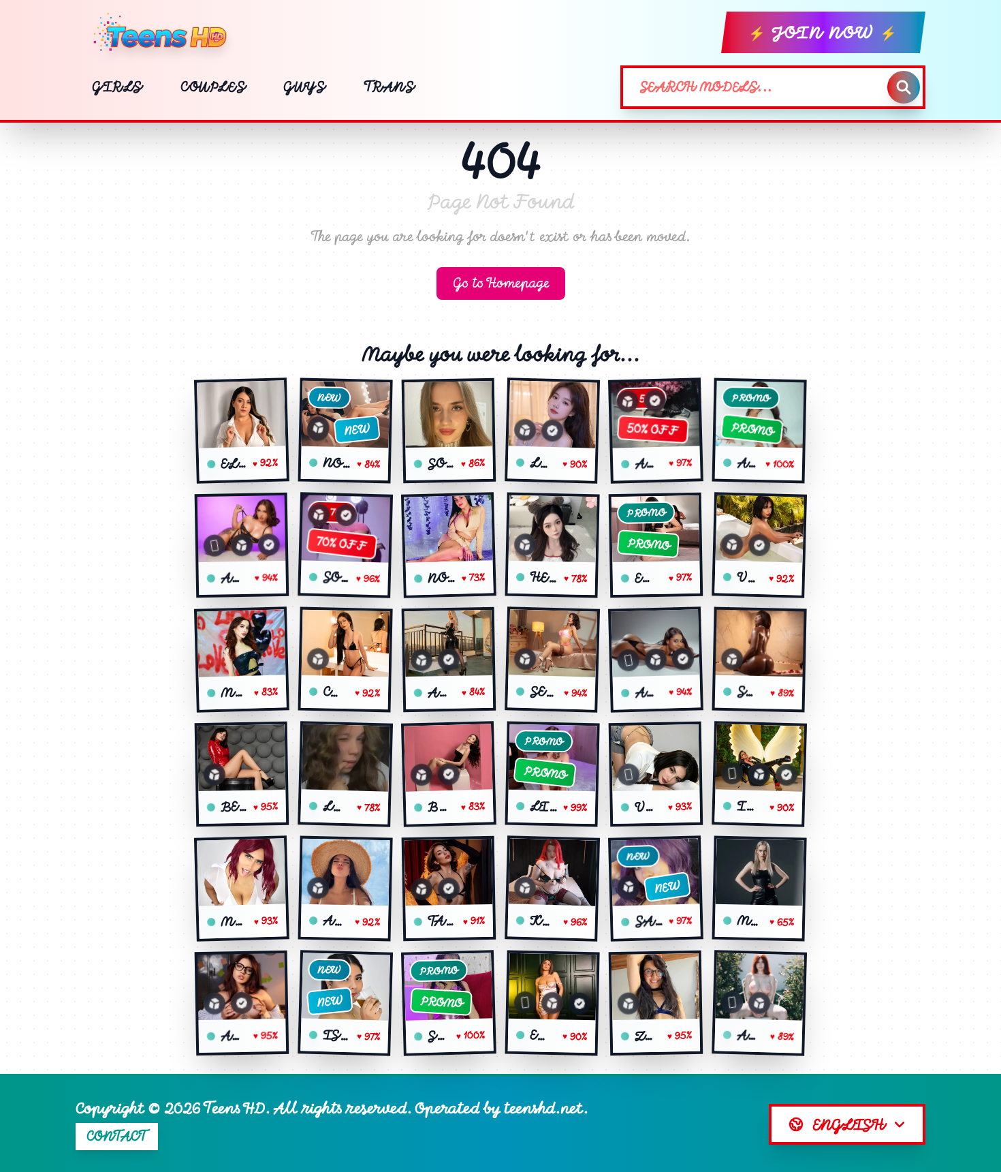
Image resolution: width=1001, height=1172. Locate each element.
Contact (116, 1136)
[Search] (903, 87)
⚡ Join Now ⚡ (823, 32)
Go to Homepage (501, 283)
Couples (212, 87)
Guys (304, 87)
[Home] (165, 33)
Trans (389, 87)
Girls (117, 87)
